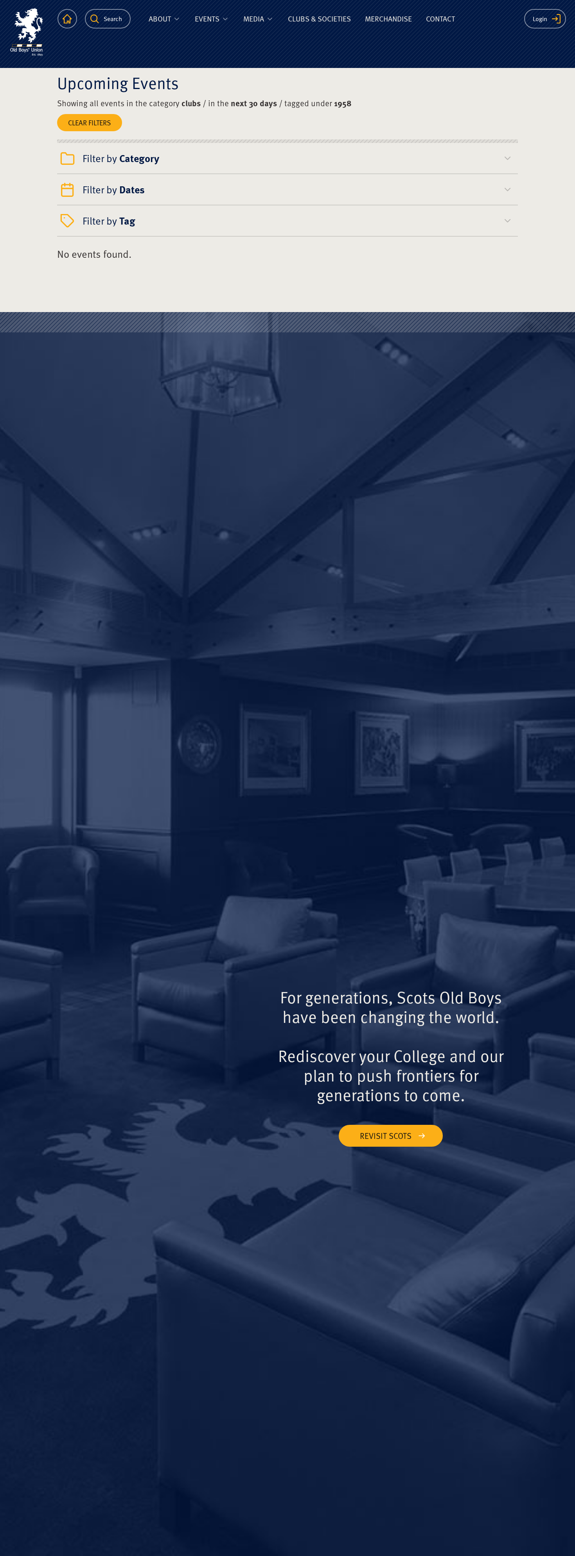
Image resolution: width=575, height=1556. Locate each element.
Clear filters (89, 122)
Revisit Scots (385, 1136)
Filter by (121, 158)
